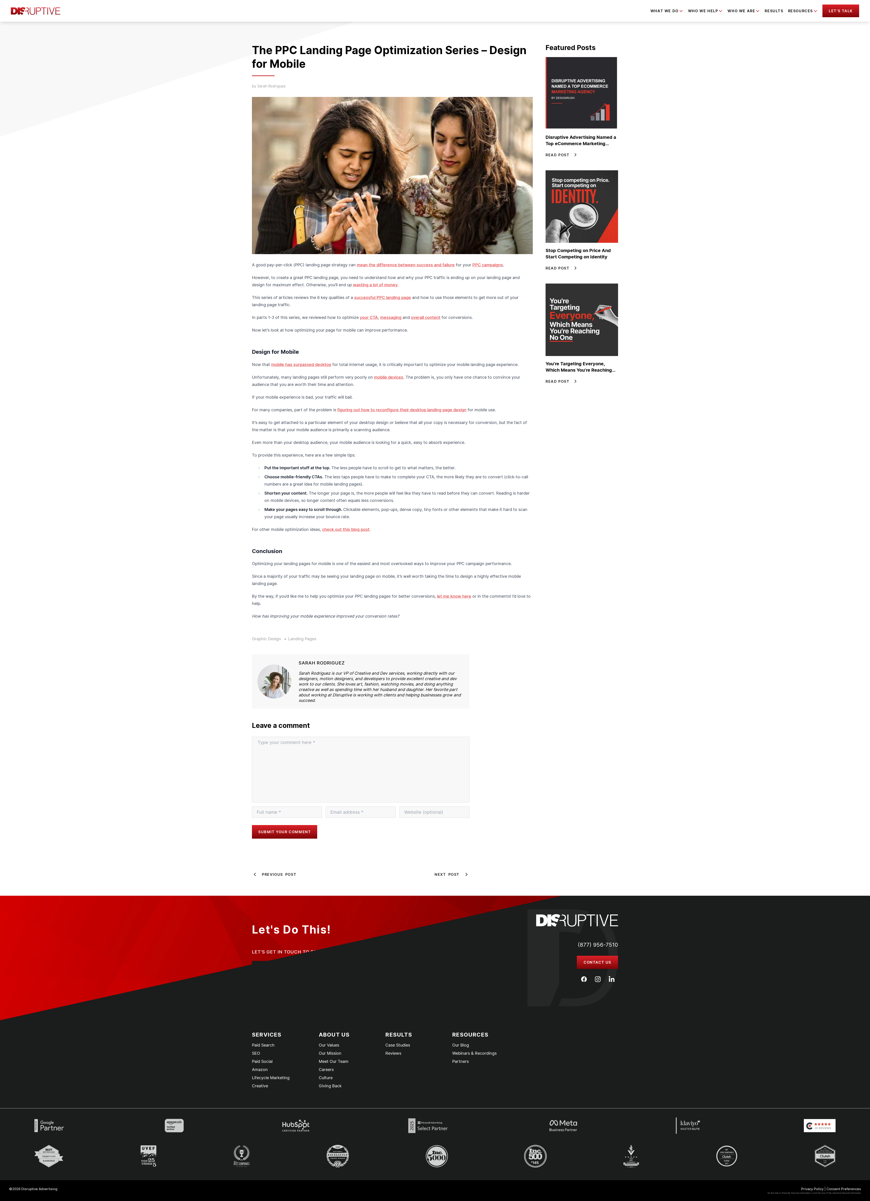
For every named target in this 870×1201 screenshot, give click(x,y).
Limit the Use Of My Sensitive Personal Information (836, 1193)
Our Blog (460, 1045)
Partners (460, 1061)
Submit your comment (284, 832)
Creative (260, 1086)
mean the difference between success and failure (406, 264)
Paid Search (263, 1045)
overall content (425, 317)
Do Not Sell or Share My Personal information (789, 1193)
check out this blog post (346, 529)
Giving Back (330, 1086)
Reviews (393, 1053)
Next (447, 874)
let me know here (454, 596)
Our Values (329, 1045)
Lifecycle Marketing (271, 1078)
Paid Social (262, 1061)
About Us (334, 1034)
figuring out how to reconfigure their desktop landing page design (401, 409)
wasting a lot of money (375, 284)
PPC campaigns (487, 264)
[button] (840, 11)
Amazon (260, 1069)
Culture (326, 1078)
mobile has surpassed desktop (301, 364)
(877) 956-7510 (598, 944)
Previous (279, 874)
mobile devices (388, 377)
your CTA (369, 317)
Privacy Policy (812, 1189)
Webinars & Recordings (474, 1053)
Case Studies (397, 1045)
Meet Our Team (333, 1061)
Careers (326, 1069)
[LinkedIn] (611, 979)
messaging (390, 317)
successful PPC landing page (382, 297)
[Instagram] (598, 979)
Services (267, 1034)
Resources (470, 1034)
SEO (256, 1053)
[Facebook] (584, 979)
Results (774, 11)
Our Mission (330, 1053)
